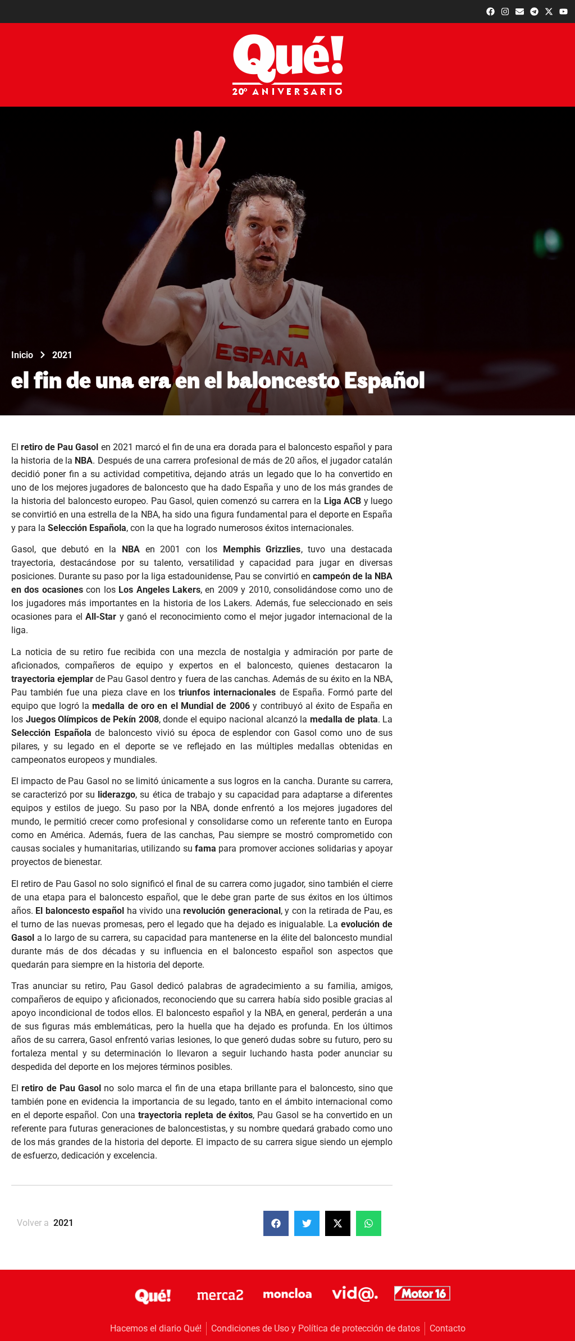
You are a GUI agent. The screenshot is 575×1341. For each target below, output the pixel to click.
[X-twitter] (549, 11)
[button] (276, 1223)
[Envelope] (520, 11)
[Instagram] (505, 11)
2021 (62, 355)
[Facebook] (490, 11)
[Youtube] (563, 11)
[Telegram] (534, 11)
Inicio (22, 355)
